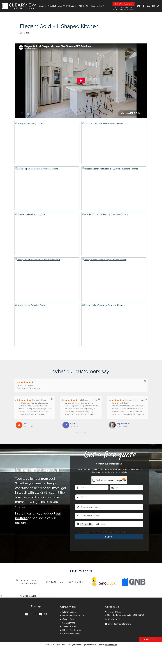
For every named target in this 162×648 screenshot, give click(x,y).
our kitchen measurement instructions (115, 469)
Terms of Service (118, 532)
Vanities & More (69, 626)
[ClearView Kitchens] (19, 6)
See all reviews (22, 388)
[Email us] (139, 6)
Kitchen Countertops (71, 630)
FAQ (93, 6)
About (53, 6)
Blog (87, 6)
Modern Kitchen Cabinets (73, 616)
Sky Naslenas (76, 423)
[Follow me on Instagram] (158, 6)
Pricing (81, 6)
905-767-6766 (114, 619)
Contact (100, 6)
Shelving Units (68, 623)
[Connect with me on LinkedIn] (148, 6)
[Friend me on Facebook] (143, 6)
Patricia (27, 423)
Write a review (34, 388)
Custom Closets (69, 619)
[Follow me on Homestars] (153, 6)
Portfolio (70, 6)
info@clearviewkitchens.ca (119, 624)
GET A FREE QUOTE (150, 639)
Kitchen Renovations (71, 634)
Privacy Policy (107, 532)
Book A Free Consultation (123, 4)
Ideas (60, 6)
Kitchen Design (69, 612)
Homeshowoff (111, 645)
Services (42, 6)
